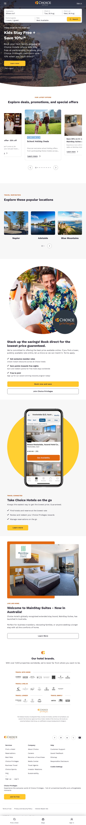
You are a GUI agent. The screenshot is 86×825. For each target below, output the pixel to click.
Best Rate (9, 757)
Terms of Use (7, 808)
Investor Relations (35, 769)
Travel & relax (21, 684)
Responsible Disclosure (60, 761)
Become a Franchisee (36, 757)
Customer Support (58, 749)
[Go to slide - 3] (39, 167)
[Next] (56, 167)
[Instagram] (60, 737)
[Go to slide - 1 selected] (36, 167)
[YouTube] (80, 737)
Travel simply (56, 695)
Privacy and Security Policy (23, 808)
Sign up (8, 779)
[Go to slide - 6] (44, 167)
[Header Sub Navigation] (5, 3)
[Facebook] (54, 737)
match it (59, 353)
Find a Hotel (10, 749)
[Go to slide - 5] (43, 167)
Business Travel (11, 765)
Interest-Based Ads (41, 808)
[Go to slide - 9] (50, 167)
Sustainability (33, 773)
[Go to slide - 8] (48, 167)
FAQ (6, 773)
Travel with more (22, 672)
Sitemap (54, 757)
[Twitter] (73, 737)
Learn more (14, 63)
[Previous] (30, 167)
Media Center (33, 761)
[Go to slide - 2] (37, 167)
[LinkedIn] (67, 737)
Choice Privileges (12, 761)
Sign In (79, 3)
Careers (31, 753)
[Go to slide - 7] (46, 167)
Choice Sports (10, 769)
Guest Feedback (57, 753)
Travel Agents (33, 765)
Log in (16, 779)
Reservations (10, 753)
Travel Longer (21, 695)
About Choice (33, 749)
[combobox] (23, 12)
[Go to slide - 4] (41, 167)
